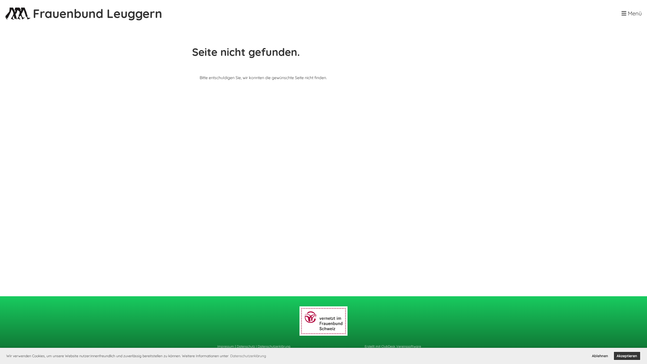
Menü (634, 13)
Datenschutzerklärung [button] (248, 356)
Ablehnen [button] (600, 356)
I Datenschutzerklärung (272, 346)
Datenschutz (246, 346)
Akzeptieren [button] (627, 356)
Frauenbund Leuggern (97, 13)
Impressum (225, 346)
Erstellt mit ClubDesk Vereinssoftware (393, 346)
